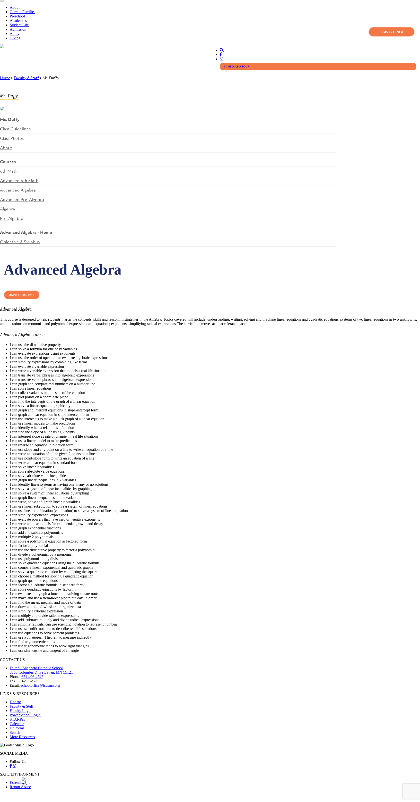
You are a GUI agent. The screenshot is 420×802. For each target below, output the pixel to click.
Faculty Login (20, 711)
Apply (14, 34)
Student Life (19, 25)
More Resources (22, 737)
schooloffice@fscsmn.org (40, 685)
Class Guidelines (15, 129)
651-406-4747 (32, 677)
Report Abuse (20, 787)
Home (5, 77)
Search (15, 732)
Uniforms (17, 728)
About (14, 7)
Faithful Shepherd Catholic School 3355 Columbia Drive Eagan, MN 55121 (41, 670)
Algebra (7, 209)
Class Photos (12, 138)
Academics (18, 20)
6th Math (9, 171)
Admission (18, 29)
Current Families (22, 12)
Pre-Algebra (11, 218)
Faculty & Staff (26, 77)
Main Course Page (22, 295)
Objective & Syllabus (20, 241)
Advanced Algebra (18, 190)
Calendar (17, 724)
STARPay (18, 719)
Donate (15, 702)
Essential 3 (18, 782)
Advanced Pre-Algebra (22, 199)
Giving (15, 38)
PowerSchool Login (25, 715)
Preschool (17, 16)
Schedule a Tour (236, 66)
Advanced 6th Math (19, 180)
